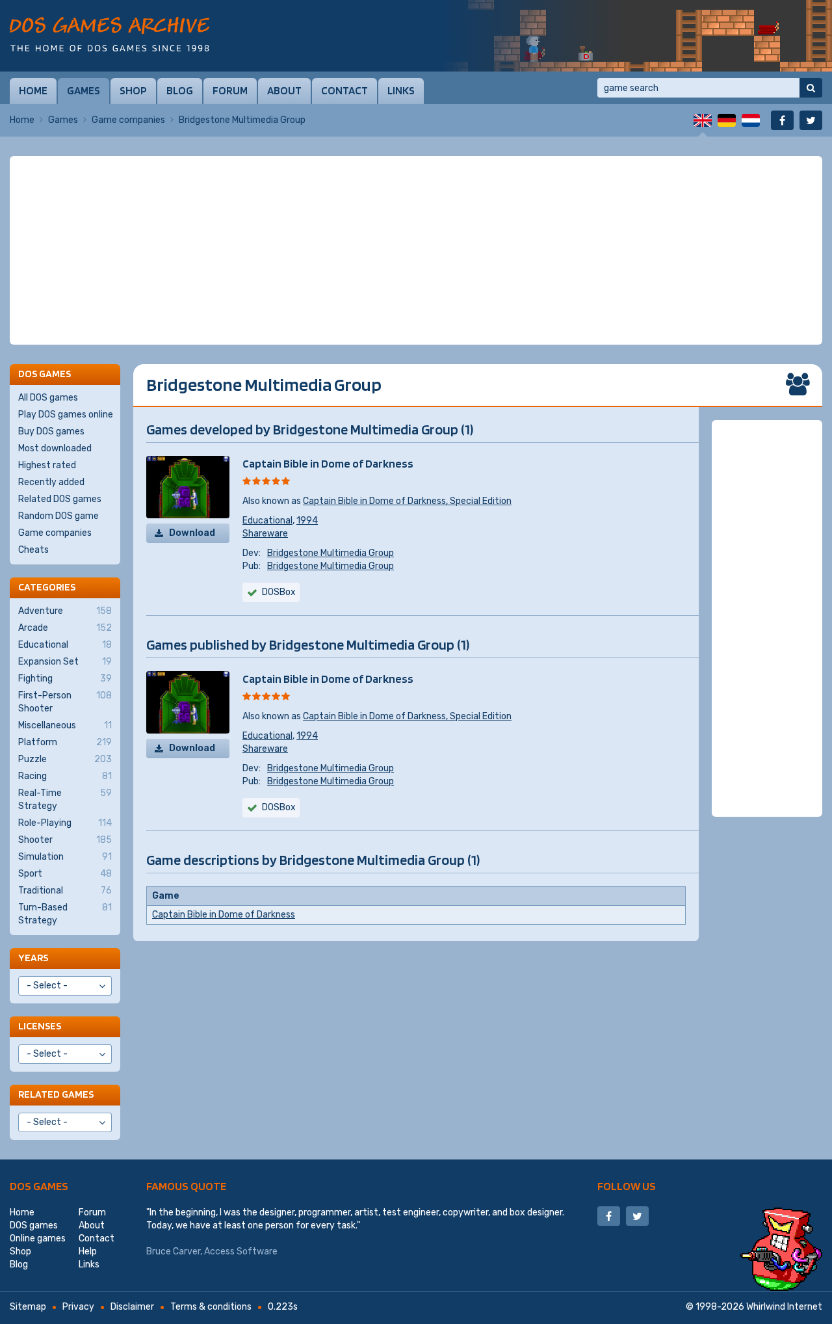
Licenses (39, 1026)
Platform (65, 742)
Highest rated (47, 465)
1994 (307, 520)
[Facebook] (782, 120)
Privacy (78, 1306)
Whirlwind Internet (784, 1306)
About (284, 90)
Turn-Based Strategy (65, 914)
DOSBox (279, 592)
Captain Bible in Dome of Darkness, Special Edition (407, 501)
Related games (56, 1094)
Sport (65, 873)
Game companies (128, 120)
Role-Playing (65, 822)
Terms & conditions (211, 1306)
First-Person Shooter (65, 702)
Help (88, 1251)
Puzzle (65, 759)
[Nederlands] (751, 120)
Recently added (51, 482)
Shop (133, 90)
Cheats (33, 549)
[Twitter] (811, 120)
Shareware (265, 533)
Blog (179, 90)
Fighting (65, 678)
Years (33, 957)
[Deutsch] (727, 120)
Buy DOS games (51, 431)
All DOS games (48, 397)
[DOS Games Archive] (109, 34)
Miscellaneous (65, 725)
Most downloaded (55, 448)
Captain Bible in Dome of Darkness (327, 463)
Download (192, 532)
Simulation (65, 856)
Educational (267, 520)
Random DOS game (58, 516)
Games (83, 90)
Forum (230, 90)
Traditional (65, 890)
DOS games (39, 1186)
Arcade (65, 627)
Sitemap (28, 1306)
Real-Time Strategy (65, 800)
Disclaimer (132, 1306)
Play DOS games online (65, 414)
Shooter (65, 839)
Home (33, 90)
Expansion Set (65, 661)
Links (401, 90)
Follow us (626, 1186)
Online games (38, 1238)
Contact (344, 90)
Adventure (65, 610)
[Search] (811, 88)
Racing (65, 776)
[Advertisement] (416, 250)
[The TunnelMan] (637, 36)
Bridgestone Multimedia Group (330, 553)
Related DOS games (59, 499)
